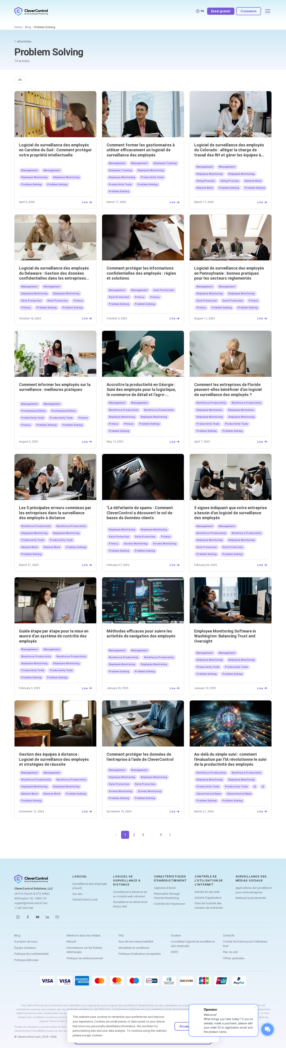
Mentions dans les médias (84, 935)
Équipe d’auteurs (25, 947)
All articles (24, 41)
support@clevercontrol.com (31, 903)
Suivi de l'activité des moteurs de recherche (209, 905)
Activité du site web (207, 892)
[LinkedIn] (47, 917)
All (19, 79)
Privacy (78, 300)
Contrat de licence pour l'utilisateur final (245, 944)
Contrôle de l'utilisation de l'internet (209, 880)
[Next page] (170, 835)
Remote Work (253, 180)
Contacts (229, 935)
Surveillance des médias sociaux (251, 878)
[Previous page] (116, 835)
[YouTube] (37, 917)
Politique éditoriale (26, 960)
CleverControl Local (84, 899)
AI (255, 786)
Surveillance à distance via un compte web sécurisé (130, 894)
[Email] (57, 917)
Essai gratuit (220, 11)
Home (18, 27)
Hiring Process (205, 180)
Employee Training (165, 163)
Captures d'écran (165, 888)
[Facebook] (27, 917)
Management (29, 170)
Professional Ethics (33, 410)
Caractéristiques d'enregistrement (170, 878)
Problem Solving (31, 184)
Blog (28, 27)
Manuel (71, 941)
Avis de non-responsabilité (136, 941)
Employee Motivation (209, 410)
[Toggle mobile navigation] (268, 11)
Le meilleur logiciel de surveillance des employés (193, 944)
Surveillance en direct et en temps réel (130, 904)
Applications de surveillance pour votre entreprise (254, 890)
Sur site (77, 894)
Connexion (249, 11)
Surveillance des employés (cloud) (89, 886)
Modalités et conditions (134, 947)
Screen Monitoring (135, 543)
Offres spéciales (233, 958)
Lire (85, 202)
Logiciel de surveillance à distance (126, 880)
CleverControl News (208, 793)
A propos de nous (26, 941)
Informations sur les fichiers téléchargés (84, 950)
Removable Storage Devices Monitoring (167, 896)
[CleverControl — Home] (31, 11)
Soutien (176, 935)
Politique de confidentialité (31, 953)
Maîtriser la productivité (251, 898)
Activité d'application (208, 897)
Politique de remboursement (85, 958)
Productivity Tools (152, 177)
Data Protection (31, 300)
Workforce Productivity (123, 410)
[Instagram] (17, 917)
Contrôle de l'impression (169, 903)
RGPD (174, 952)
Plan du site (230, 952)
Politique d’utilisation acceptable (140, 953)
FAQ (121, 935)
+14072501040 (23, 908)
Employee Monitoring (34, 177)
